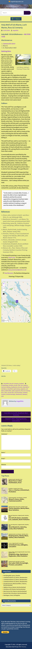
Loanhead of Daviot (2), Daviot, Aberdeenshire (15, 577)
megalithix (15, 30)
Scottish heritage (10, 394)
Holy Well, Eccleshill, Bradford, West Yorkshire (16, 414)
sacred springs (18, 392)
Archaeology (4, 385)
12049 (9, 44)
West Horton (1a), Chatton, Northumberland (15, 591)
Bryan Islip (11, 257)
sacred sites (11, 392)
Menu (18, 19)
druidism (11, 385)
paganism (17, 391)
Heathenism (14, 387)
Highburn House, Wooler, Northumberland (14, 587)
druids (15, 385)
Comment (4, 434)
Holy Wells (6, 383)
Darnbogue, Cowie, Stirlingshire (11, 595)
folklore (25, 385)
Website (3, 464)
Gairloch (3, 387)
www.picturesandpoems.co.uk (17, 270)
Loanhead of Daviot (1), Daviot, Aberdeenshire (15, 579)
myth (13, 391)
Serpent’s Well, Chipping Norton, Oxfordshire (16, 420)
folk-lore (20, 385)
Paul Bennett (8, 273)
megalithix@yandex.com (17, 1)
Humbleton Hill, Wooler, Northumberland (14, 589)
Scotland (21, 383)
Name (3, 452)
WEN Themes (22, 647)
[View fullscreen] (3, 290)
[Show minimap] (28, 320)
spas (2, 396)
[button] (17, 301)
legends (23, 389)
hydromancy (16, 389)
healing (8, 387)
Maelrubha (8, 391)
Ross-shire (4, 392)
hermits (20, 387)
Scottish (3, 394)
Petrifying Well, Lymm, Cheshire (11, 575)
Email (3, 458)
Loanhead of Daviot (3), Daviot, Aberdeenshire (15, 581)
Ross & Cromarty (14, 383)
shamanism (19, 394)
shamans (24, 394)
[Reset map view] (3, 294)
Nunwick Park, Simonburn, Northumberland (15, 593)
